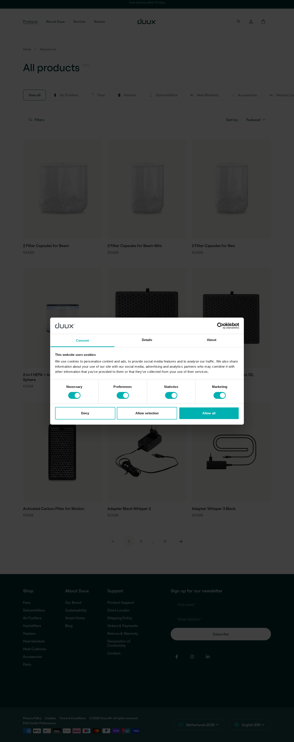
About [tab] (211, 340)
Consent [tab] (82, 340)
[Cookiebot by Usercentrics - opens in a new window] (220, 326)
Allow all (208, 413)
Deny (85, 413)
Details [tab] (147, 340)
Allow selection (147, 413)
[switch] (123, 395)
